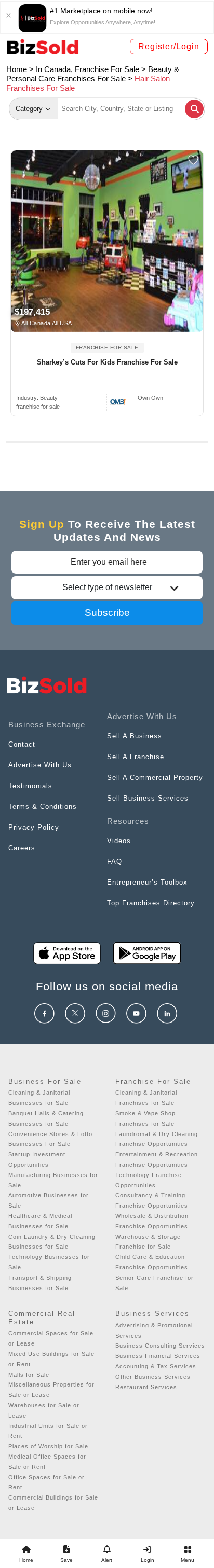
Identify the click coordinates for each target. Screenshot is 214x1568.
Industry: (37, 398)
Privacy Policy (33, 827)
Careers (21, 848)
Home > (20, 69)
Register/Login (168, 46)
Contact (21, 744)
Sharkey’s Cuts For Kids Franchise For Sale (107, 362)
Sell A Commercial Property (155, 777)
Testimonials (30, 786)
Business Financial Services (157, 1356)
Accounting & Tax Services (155, 1366)
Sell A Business (134, 736)
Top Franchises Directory (151, 903)
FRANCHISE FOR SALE (107, 348)
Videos (119, 841)
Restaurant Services (146, 1387)
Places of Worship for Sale (48, 1446)
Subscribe (107, 612)
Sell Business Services (148, 798)
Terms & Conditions (42, 806)
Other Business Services (153, 1377)
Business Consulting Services (160, 1345)
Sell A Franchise (135, 757)
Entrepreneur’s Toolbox (147, 882)
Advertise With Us (40, 765)
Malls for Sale (28, 1374)
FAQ (114, 861)
